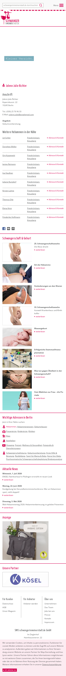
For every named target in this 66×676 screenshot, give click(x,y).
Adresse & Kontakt (56, 137)
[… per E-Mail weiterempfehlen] (8, 228)
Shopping (10, 445)
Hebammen (11, 426)
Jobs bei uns (50, 611)
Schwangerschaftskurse (16, 453)
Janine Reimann (9, 164)
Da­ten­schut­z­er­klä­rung (51, 664)
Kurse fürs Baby (54, 456)
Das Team (49, 607)
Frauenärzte (11, 431)
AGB (4, 607)
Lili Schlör (6, 137)
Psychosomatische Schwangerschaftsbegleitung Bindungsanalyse (34, 459)
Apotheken (10, 440)
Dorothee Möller (9, 146)
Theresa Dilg (7, 199)
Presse (47, 614)
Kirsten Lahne (8, 190)
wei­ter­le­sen (8, 479)
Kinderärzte (22, 431)
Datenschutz (7, 603)
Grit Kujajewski (8, 155)
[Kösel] (25, 579)
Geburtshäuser (40, 426)
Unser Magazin (9, 611)
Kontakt (48, 618)
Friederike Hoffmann (11, 217)
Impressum (49, 622)
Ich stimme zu (10, 670)
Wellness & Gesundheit (32, 445)
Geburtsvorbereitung (36, 453)
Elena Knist (7, 208)
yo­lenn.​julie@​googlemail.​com (21, 114)
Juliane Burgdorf (9, 182)
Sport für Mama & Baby (36, 456)
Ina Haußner (7, 173)
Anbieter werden (30, 603)
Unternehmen (50, 603)
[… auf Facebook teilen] (4, 228)
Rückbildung (20, 456)
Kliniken (31, 431)
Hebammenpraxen (25, 426)
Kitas (8, 436)
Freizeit (18, 445)
